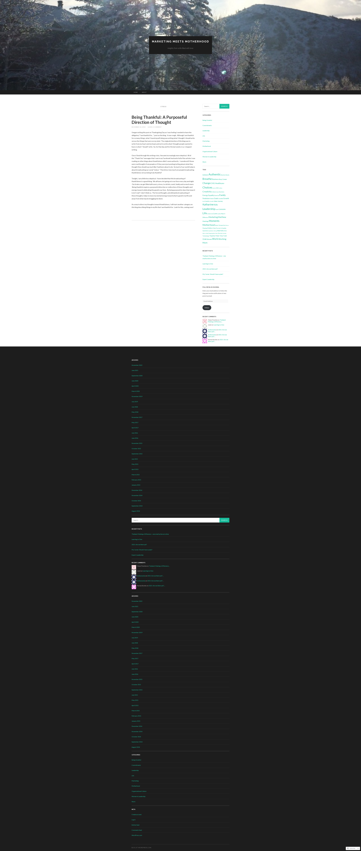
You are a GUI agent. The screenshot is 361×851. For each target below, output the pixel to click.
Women (209, 239)
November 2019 (137, 396)
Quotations (211, 230)
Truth (225, 236)
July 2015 (135, 459)
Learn (217, 209)
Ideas (215, 201)
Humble (212, 201)
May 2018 (135, 412)
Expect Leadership (208, 279)
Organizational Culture (209, 151)
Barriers (223, 175)
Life (203, 136)
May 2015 (135, 464)
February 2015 (136, 480)
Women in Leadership (209, 157)
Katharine (207, 204)
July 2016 (135, 433)
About (144, 92)
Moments (214, 220)
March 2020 (136, 391)
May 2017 (135, 422)
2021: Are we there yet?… (155, 576)
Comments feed (137, 830)
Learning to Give (207, 264)
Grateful (220, 198)
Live (212, 213)
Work (204, 162)
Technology (205, 236)
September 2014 (137, 506)
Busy (220, 179)
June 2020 (135, 381)
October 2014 (136, 501)
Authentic (215, 174)
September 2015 (137, 454)
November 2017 (137, 417)
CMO (217, 188)
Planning (204, 228)
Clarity (213, 188)
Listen (209, 213)
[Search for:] (215, 106)
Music (216, 225)
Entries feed (135, 825)
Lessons (222, 209)
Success (220, 233)
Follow (207, 308)
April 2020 (135, 386)
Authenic (205, 175)
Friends (212, 198)
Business (215, 179)
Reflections (223, 230)
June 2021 (135, 370)
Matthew (222, 217)
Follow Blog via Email (210, 287)
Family (222, 195)
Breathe (207, 178)
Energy (205, 195)
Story (216, 233)
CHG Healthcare (217, 183)
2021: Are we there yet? (210, 269)
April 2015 (135, 469)
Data (217, 192)
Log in (133, 820)
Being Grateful (207, 120)
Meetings (205, 221)
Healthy (207, 201)
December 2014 (137, 490)
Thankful (212, 236)
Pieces (227, 225)
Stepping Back (211, 233)
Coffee (220, 188)
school (206, 233)
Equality (211, 195)
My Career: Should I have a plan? (212, 274)
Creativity (207, 191)
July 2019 (135, 401)
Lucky (219, 213)
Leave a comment (155, 127)
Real (218, 230)
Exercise (216, 195)
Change (206, 183)
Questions (205, 230)
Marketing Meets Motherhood (180, 41)
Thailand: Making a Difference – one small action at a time (150, 534)
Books (227, 175)
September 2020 (137, 375)
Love (215, 213)
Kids (216, 204)
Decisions (221, 192)
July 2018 (135, 407)
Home (136, 92)
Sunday (224, 233)
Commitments (207, 125)
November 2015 (137, 443)
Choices (207, 187)
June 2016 (135, 438)
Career (224, 179)
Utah (204, 239)
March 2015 (136, 474)
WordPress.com (137, 835)
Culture (214, 192)
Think (217, 236)
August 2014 (136, 511)
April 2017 (135, 428)
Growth (226, 198)
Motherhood (206, 146)
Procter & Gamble (221, 228)
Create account (136, 814)
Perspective (222, 225)
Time (221, 236)
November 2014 (137, 495)
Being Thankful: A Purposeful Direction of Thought (159, 120)
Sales (203, 233)
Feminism (205, 198)
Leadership (206, 130)
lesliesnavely (212, 330)
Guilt (203, 201)
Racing (215, 230)
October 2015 (136, 448)
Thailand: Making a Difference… (217, 321)
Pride (214, 228)
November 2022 (137, 365)
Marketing (205, 141)
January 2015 (136, 485)
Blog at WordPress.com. (142, 847)
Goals (216, 198)
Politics (209, 228)
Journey (220, 201)
